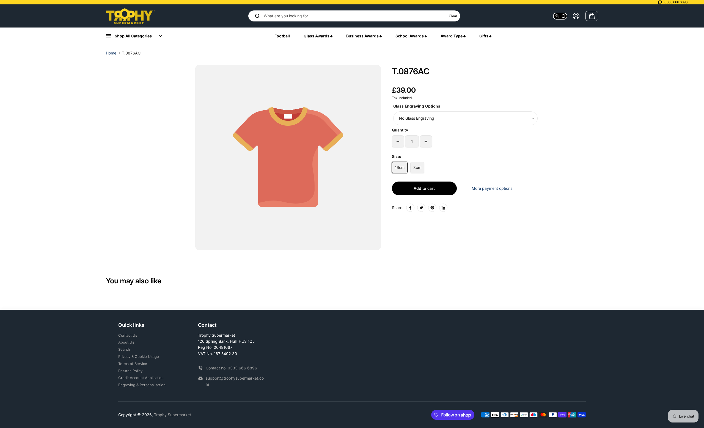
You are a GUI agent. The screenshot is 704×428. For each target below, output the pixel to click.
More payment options (492, 188)
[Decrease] (398, 141)
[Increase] (426, 141)
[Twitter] (421, 208)
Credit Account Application (141, 377)
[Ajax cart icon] (591, 16)
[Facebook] (410, 208)
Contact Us (127, 335)
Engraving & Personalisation (142, 385)
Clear (453, 16)
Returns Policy (130, 371)
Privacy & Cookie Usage (138, 356)
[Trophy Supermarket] (130, 16)
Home (111, 53)
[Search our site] (257, 16)
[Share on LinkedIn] (443, 208)
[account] (576, 16)
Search (124, 349)
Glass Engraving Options (416, 106)
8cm (417, 167)
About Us (126, 342)
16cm (400, 167)
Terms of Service (132, 363)
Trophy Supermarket (172, 414)
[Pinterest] (432, 208)
